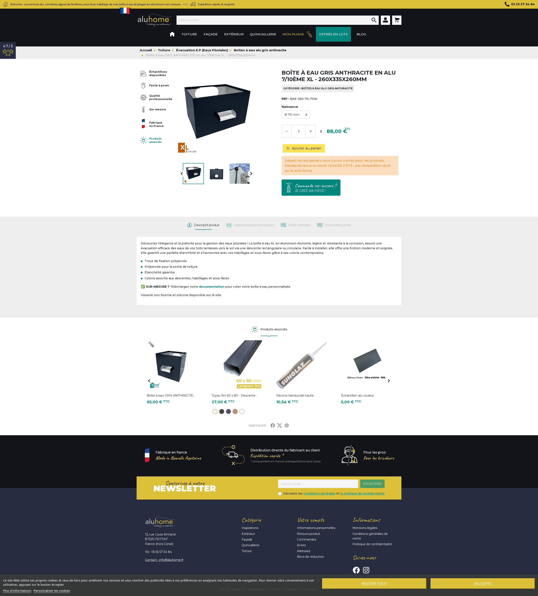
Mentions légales (364, 528)
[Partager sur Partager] (272, 425)
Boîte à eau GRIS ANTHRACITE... (171, 395)
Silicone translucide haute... (295, 395)
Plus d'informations (17, 590)
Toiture (247, 551)
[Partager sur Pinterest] (286, 425)
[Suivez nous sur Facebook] (356, 570)
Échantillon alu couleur (357, 395)
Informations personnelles (316, 528)
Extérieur (248, 534)
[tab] (203, 225)
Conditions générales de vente (370, 536)
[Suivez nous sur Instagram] (366, 570)
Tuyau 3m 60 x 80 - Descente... (234, 395)
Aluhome (154, 20)
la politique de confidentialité (362, 493)
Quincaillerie (250, 545)
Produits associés (155, 140)
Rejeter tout (374, 583)
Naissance (290, 107)
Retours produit (308, 534)
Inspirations (250, 528)
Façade (247, 539)
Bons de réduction (310, 557)
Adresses (303, 551)
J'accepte (483, 583)
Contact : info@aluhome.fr (164, 560)
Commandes (306, 539)
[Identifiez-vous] (385, 20)
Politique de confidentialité (372, 544)
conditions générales (319, 493)
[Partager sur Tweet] (279, 425)
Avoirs (301, 545)
